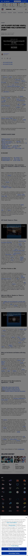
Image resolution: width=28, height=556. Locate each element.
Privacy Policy (12, 525)
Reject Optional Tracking (14, 549)
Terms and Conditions (12, 522)
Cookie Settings (15, 545)
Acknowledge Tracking (14, 553)
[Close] (26, 517)
